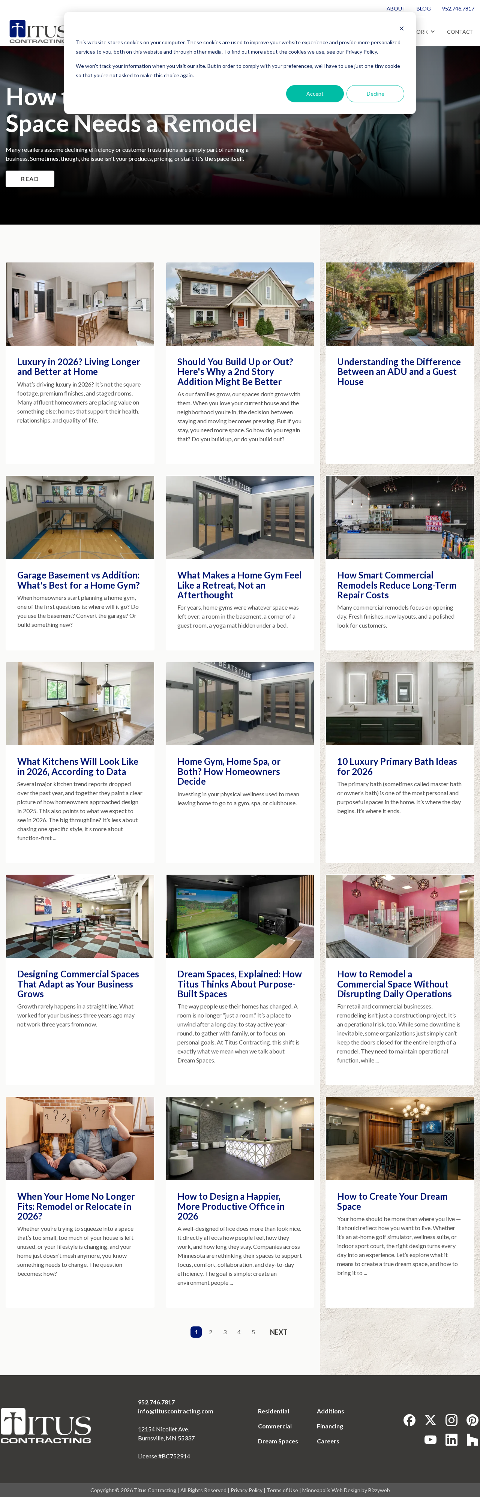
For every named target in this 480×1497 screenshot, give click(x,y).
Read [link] (30, 178)
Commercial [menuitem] (275, 1426)
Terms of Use (282, 1490)
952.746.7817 (156, 1402)
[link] (38, 30)
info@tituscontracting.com (175, 1411)
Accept (315, 93)
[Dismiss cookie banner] (401, 28)
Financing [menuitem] (330, 1426)
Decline (375, 93)
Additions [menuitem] (330, 1411)
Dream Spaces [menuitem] (278, 1441)
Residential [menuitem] (273, 1411)
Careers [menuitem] (328, 1441)
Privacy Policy (246, 1490)
